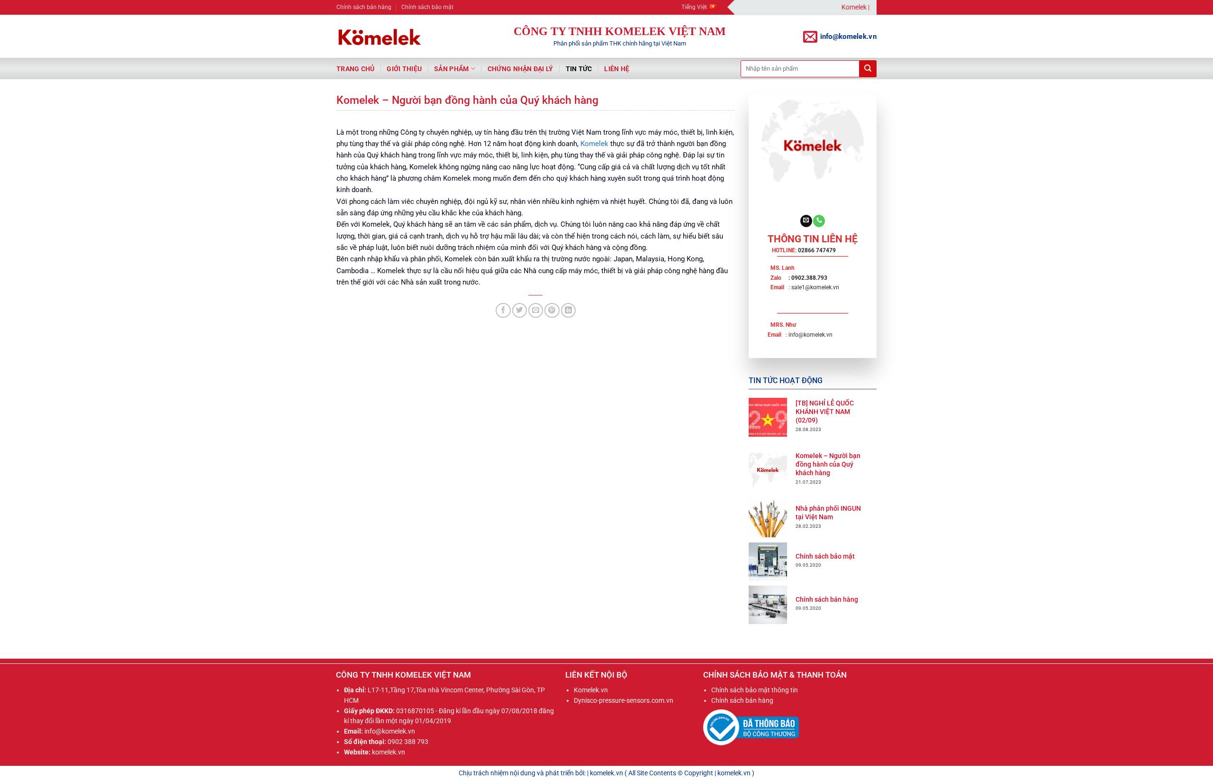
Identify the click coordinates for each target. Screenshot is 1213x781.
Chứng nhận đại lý (520, 69)
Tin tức (579, 69)
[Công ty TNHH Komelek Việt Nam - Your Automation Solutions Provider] (379, 36)
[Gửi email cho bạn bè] (535, 310)
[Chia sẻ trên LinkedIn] (568, 310)
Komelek (594, 143)
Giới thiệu (404, 69)
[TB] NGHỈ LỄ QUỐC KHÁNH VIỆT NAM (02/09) (825, 411)
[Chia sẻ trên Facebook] (503, 310)
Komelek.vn (591, 690)
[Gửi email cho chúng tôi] (806, 221)
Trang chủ (355, 69)
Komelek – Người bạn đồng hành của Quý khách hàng (828, 464)
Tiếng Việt (694, 7)
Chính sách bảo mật (427, 7)
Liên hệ (616, 69)
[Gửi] (868, 68)
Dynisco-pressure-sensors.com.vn (623, 700)
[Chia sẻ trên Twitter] (519, 310)
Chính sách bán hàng (363, 7)
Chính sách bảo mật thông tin (754, 690)
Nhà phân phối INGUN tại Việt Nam (828, 513)
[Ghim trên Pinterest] (551, 310)
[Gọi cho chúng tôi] (819, 221)
